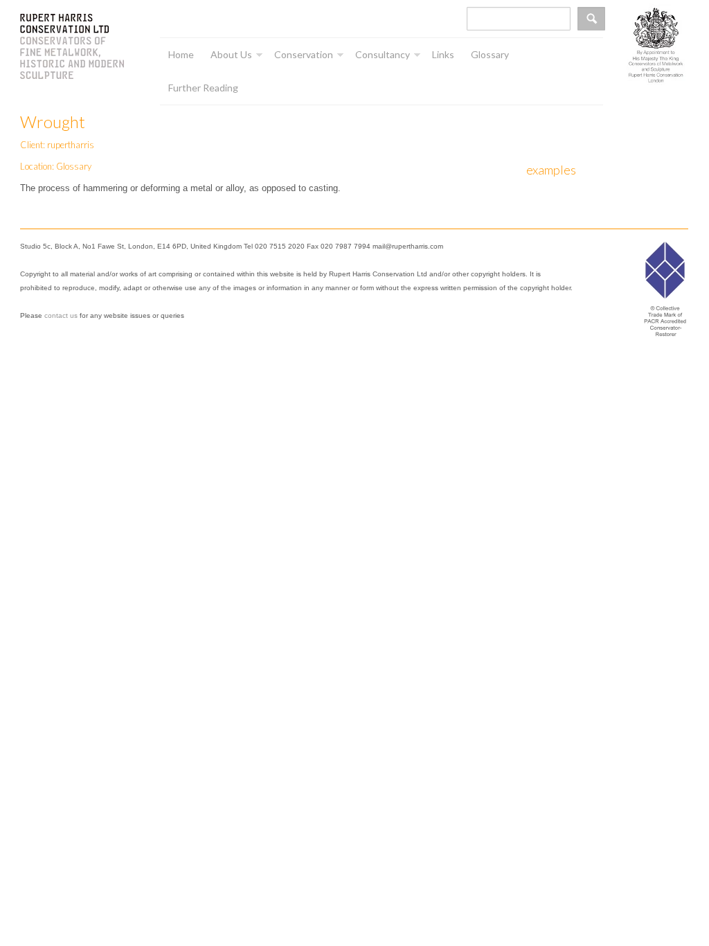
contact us (61, 315)
